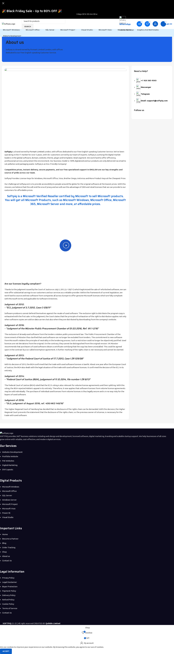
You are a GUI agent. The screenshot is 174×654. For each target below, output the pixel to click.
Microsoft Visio (8, 508)
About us (6, 556)
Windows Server (9, 500)
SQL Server (7, 495)
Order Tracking (8, 547)
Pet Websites (8, 461)
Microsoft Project (10, 504)
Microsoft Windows (10, 487)
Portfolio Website (10, 456)
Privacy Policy (8, 578)
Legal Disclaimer (9, 582)
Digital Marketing (9, 465)
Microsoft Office (9, 491)
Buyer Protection (9, 586)
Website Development (12, 452)
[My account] (155, 23)
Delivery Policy (8, 595)
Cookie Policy (8, 604)
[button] (65, 245)
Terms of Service (9, 608)
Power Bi (6, 513)
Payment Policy (9, 591)
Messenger (146, 87)
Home (5, 534)
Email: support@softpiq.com (154, 101)
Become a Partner (10, 539)
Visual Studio (7, 517)
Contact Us (7, 560)
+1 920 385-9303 (148, 80)
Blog (4, 543)
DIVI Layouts (7, 469)
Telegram (145, 94)
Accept (6, 651)
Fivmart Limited (37, 152)
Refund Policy (8, 600)
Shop (4, 552)
